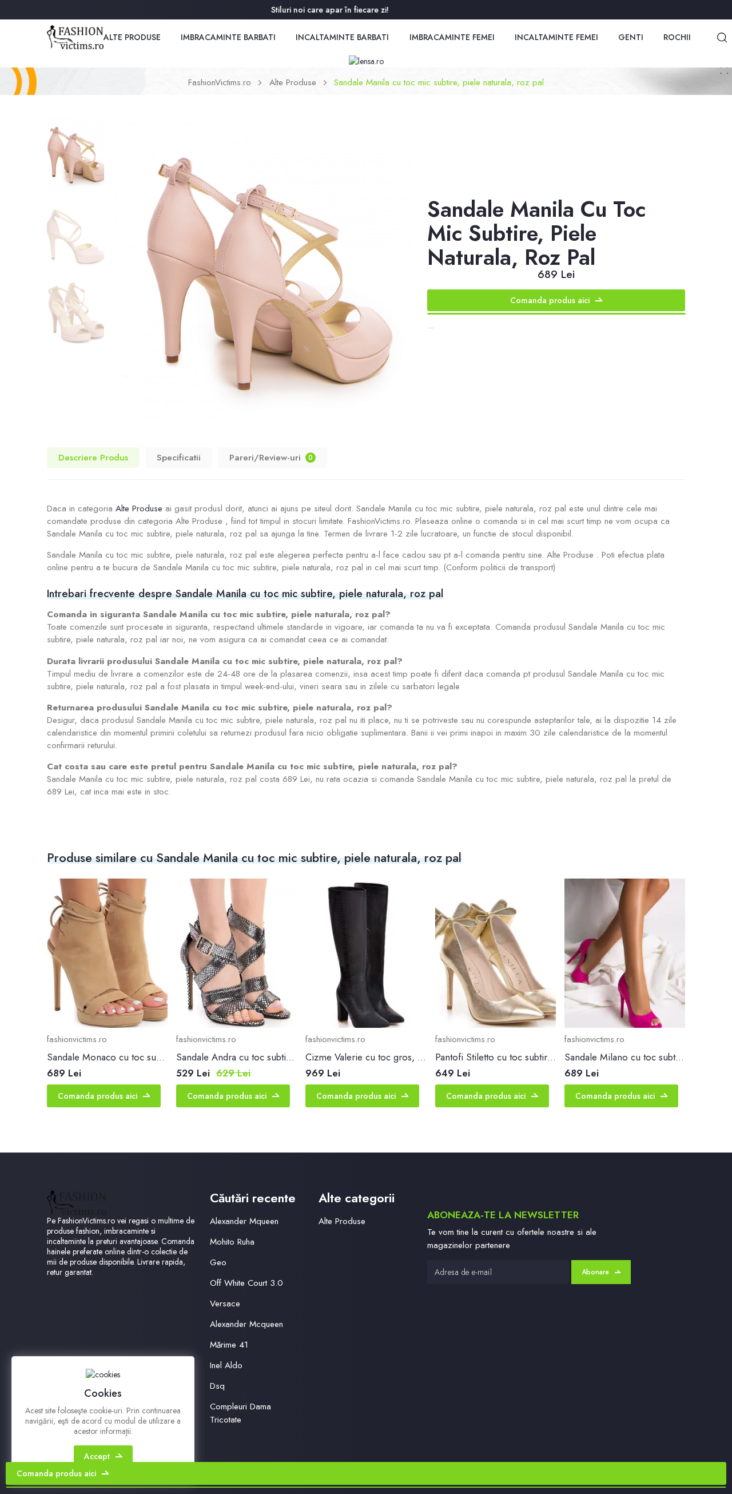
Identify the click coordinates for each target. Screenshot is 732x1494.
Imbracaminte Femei (452, 37)
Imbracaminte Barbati (228, 37)
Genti (630, 37)
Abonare (595, 1272)
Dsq (217, 1386)
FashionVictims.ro (219, 82)
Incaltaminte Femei (556, 37)
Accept (97, 1456)
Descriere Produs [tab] (93, 457)
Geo (218, 1262)
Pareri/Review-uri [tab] (271, 457)
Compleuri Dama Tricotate (240, 1413)
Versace (225, 1303)
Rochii (677, 37)
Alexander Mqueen (244, 1221)
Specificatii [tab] (179, 457)
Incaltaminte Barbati (342, 37)
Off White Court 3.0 (246, 1283)
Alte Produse (132, 37)
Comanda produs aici (550, 300)
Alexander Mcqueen (246, 1324)
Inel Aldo (226, 1365)
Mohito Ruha (232, 1241)
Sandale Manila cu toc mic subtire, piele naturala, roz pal (439, 82)
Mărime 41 (229, 1344)
